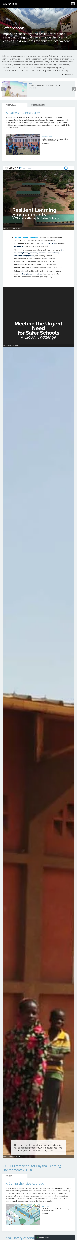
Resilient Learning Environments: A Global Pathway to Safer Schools (55, 140)
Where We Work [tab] (38, 105)
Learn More (45, 143)
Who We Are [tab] (11, 105)
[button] (3, 89)
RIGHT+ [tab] (9, 1176)
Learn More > (33, 88)
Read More (69, 74)
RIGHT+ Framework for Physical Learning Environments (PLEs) (55, 1210)
